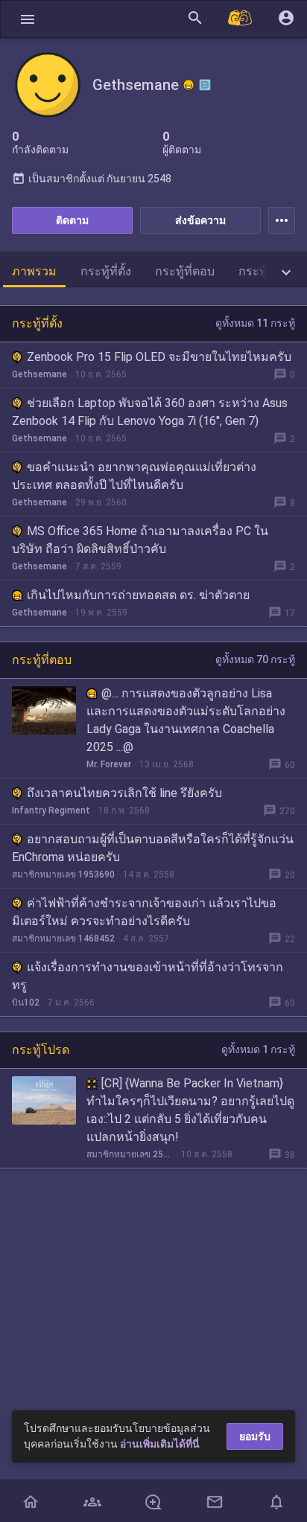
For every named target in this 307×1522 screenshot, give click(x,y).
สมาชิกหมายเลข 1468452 (63, 938)
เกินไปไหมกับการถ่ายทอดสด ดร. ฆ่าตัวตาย (138, 595)
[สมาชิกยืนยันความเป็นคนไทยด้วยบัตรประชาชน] (188, 85)
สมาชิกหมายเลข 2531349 (129, 1154)
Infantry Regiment (51, 810)
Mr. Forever (108, 764)
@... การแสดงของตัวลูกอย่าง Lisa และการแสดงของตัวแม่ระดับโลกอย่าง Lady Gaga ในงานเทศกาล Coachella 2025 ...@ (185, 720)
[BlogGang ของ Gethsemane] (205, 85)
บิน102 (25, 1002)
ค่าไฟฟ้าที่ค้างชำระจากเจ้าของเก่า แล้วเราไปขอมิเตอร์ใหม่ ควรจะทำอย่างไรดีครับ (144, 912)
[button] (27, 19)
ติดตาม (72, 220)
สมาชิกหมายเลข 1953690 (63, 874)
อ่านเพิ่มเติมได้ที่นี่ (160, 1444)
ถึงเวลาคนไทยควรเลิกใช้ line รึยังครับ (124, 793)
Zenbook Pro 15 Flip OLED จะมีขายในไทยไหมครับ (159, 357)
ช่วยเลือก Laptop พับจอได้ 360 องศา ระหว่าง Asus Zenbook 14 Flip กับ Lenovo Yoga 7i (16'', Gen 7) (150, 412)
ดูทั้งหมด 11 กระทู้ (255, 323)
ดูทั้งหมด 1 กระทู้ (258, 1049)
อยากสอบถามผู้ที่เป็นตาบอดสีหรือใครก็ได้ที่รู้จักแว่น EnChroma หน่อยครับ (153, 848)
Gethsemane (39, 374)
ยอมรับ (254, 1436)
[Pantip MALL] (240, 19)
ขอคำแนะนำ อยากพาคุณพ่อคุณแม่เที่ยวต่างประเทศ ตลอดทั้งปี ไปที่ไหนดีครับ (134, 476)
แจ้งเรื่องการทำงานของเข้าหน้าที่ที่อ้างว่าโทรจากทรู (147, 976)
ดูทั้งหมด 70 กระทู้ (255, 659)
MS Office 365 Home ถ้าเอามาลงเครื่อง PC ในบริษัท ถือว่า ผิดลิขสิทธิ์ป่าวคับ (140, 540)
